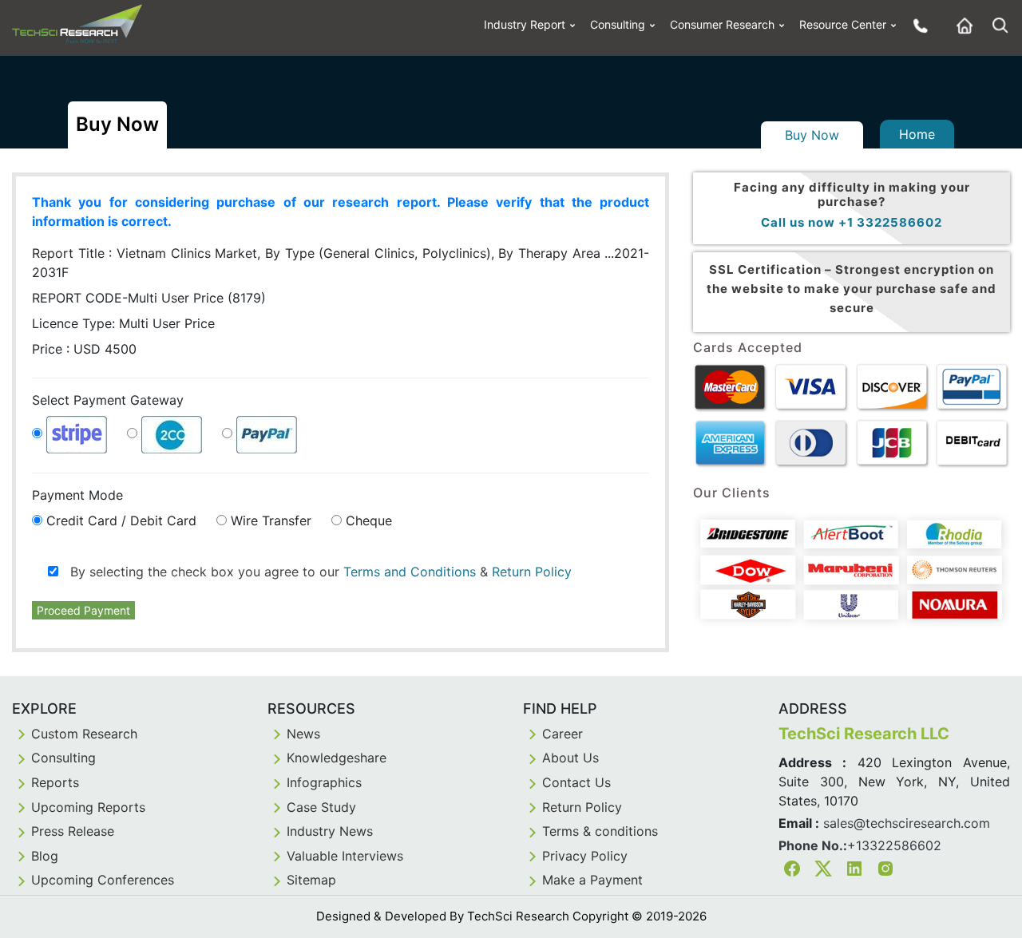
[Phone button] (916, 25)
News (303, 734)
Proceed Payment (83, 610)
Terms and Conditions (409, 572)
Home (917, 134)
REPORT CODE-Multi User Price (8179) (149, 298)
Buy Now (812, 135)
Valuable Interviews (345, 856)
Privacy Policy (585, 856)
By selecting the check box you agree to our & (315, 572)
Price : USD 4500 (84, 349)
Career (562, 734)
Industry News (330, 831)
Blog (44, 856)
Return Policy (532, 572)
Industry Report (524, 24)
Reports (55, 782)
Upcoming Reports (88, 807)
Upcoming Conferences (102, 880)
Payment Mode (77, 495)
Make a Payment (592, 880)
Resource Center (842, 24)
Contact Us (576, 782)
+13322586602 (894, 845)
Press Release (72, 831)
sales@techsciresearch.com (906, 823)
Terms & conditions (600, 831)
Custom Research (84, 734)
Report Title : (340, 262)
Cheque (369, 520)
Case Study (321, 807)
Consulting (617, 24)
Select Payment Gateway (108, 400)
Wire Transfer (271, 520)
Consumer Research (722, 24)
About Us (570, 758)
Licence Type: (123, 323)
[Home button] (960, 25)
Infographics (324, 782)
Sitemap (311, 880)
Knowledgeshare (336, 758)
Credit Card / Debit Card (121, 520)
